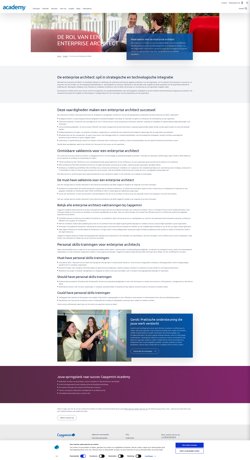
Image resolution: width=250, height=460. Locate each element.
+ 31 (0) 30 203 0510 (168, 437)
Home (59, 56)
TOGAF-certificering (66, 162)
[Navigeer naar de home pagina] (14, 7)
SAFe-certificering (65, 165)
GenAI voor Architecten (67, 194)
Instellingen (149, 456)
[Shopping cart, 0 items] (246, 4)
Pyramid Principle (65, 268)
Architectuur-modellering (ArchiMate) (72, 168)
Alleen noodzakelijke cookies (190, 451)
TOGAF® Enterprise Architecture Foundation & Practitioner (79, 218)
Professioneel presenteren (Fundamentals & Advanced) (78, 281)
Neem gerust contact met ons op (136, 409)
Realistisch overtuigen (66, 271)
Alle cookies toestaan (189, 445)
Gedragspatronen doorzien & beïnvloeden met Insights (78, 297)
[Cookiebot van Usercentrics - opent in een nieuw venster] (56, 456)
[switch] (102, 456)
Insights (65, 56)
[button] (144, 351)
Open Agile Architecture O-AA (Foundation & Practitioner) (79, 229)
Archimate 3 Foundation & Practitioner (72, 226)
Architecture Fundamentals (68, 188)
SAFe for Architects (65, 223)
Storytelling (63, 300)
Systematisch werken (66, 287)
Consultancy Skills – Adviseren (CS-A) (72, 262)
